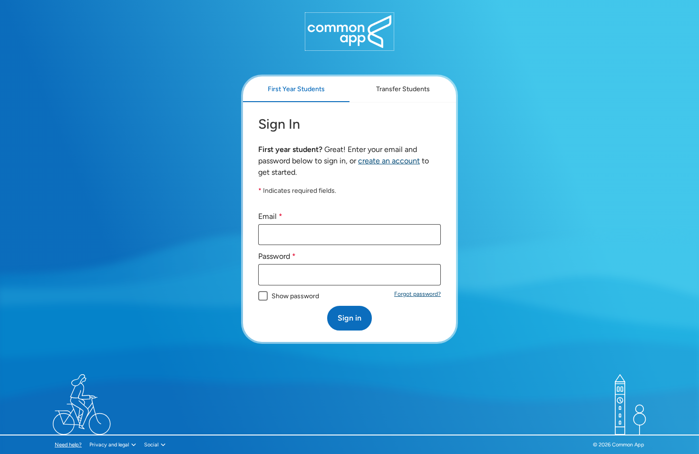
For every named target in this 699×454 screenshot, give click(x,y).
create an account (389, 160)
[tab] (296, 89)
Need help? (69, 445)
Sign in (349, 317)
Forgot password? (417, 294)
